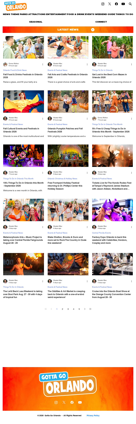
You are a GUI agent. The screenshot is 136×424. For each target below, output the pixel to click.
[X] (110, 4)
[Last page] (90, 309)
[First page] (45, 309)
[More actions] (43, 64)
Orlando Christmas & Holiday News (62, 179)
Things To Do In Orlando (102, 70)
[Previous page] (51, 309)
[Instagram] (103, 4)
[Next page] (84, 309)
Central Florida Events (101, 233)
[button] (19, 14)
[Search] (130, 4)
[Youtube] (123, 4)
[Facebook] (116, 4)
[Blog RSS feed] (92, 30)
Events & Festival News (57, 70)
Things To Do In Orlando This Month (107, 124)
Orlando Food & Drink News (15, 70)
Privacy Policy (93, 415)
